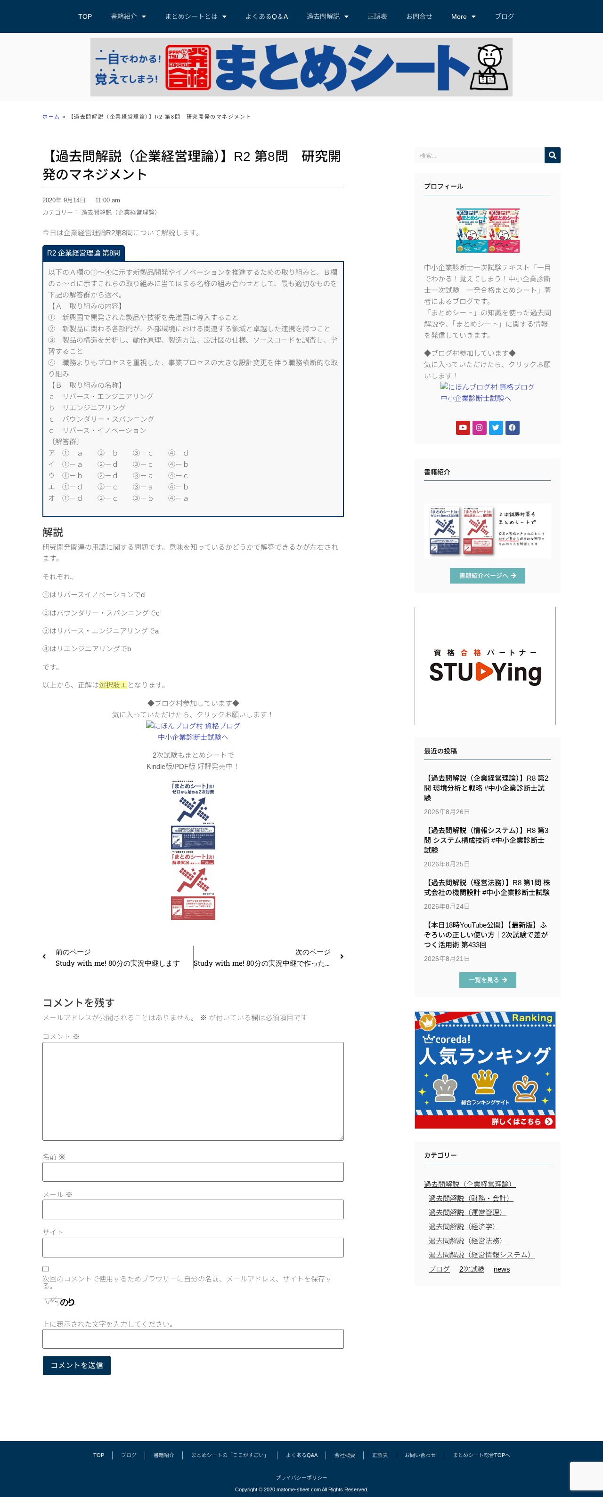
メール (57, 1194)
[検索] (553, 155)
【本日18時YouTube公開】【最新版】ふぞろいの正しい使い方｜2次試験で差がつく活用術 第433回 (486, 935)
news (502, 1269)
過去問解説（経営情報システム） (482, 1255)
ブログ (504, 16)
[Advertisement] (488, 1358)
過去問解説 (323, 16)
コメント (61, 1036)
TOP (85, 16)
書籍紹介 (124, 16)
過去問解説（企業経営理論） (121, 212)
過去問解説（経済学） (464, 1227)
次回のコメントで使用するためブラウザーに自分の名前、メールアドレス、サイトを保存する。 (187, 1282)
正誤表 (377, 16)
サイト (53, 1232)
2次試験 (471, 1269)
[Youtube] (463, 428)
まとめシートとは (191, 16)
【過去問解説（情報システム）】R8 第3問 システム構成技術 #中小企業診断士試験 (486, 840)
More (459, 16)
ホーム (51, 117)
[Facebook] (512, 428)
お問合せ (419, 16)
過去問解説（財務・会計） (471, 1198)
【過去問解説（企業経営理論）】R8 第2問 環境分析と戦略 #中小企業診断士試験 (486, 788)
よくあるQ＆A (266, 16)
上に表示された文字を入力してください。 (109, 1324)
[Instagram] (480, 428)
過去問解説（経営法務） (467, 1241)
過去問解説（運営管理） (467, 1213)
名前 (53, 1157)
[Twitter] (496, 428)
